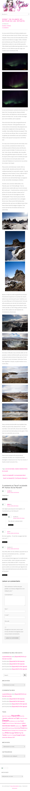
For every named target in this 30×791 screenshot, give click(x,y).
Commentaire (9, 594)
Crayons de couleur (23, 718)
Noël (19, 728)
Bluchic (14, 788)
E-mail (7, 615)
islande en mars (18, 725)
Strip (7, 733)
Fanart (22, 721)
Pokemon (9, 730)
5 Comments (5, 27)
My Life (16, 728)
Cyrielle (9, 491)
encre (16, 721)
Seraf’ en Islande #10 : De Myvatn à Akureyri (15, 478)
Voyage (14, 735)
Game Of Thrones (10, 723)
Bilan (21, 716)
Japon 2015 (5, 728)
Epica (19, 721)
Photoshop (4, 730)
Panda (22, 728)
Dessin (5, 720)
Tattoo (16, 733)
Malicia (8, 504)
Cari (8, 531)
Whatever (10, 737)
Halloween (19, 723)
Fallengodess (14, 786)
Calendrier (5, 718)
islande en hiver (23, 468)
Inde (3, 725)
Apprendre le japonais (6, 716)
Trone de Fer (9, 735)
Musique (12, 728)
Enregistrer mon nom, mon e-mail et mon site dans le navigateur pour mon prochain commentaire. (14, 632)
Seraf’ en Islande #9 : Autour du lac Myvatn (13, 20)
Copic (17, 718)
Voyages (8, 25)
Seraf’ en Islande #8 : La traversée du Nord (14, 475)
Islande (4, 25)
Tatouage (11, 733)
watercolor (5, 737)
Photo (26, 728)
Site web (7, 621)
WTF (14, 737)
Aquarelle (15, 715)
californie (10, 718)
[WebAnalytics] (5, 768)
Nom (6, 609)
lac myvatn (5, 471)
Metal (9, 728)
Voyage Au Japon (20, 735)
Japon (24, 725)
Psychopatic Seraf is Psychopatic (17, 730)
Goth (15, 723)
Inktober (7, 726)
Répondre (5, 499)
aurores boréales (9, 468)
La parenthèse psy (7, 656)
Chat (14, 718)
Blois (23, 716)
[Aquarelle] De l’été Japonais (17, 661)
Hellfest (24, 723)
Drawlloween (12, 721)
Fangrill (4, 723)
